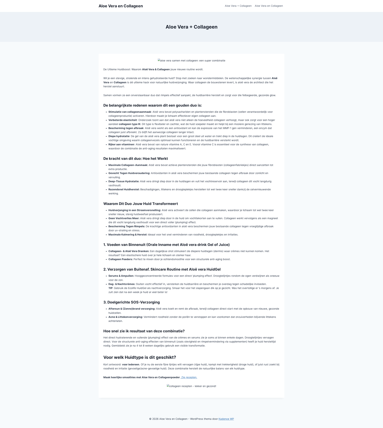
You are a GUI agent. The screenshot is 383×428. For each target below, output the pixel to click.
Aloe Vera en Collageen (269, 5)
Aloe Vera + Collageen (238, 5)
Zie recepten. (189, 377)
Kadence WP (226, 418)
